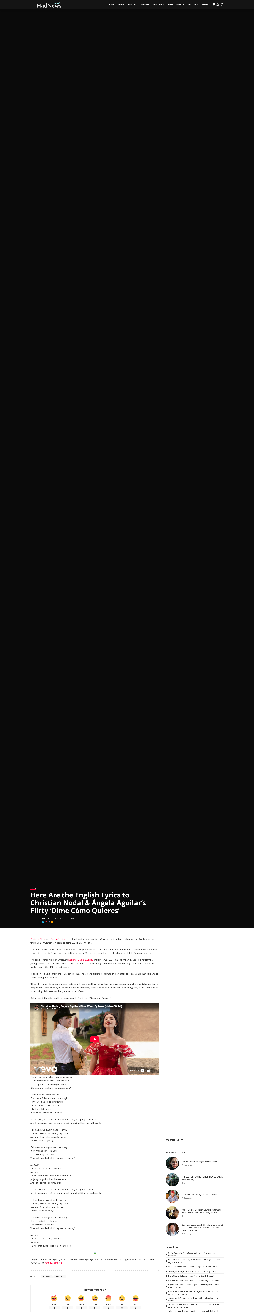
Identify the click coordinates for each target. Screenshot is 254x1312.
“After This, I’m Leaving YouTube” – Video (199, 1194)
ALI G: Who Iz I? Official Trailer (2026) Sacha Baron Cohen (192, 1266)
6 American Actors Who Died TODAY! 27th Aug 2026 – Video (194, 1280)
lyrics (60, 1277)
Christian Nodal (38, 939)
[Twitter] (43, 922)
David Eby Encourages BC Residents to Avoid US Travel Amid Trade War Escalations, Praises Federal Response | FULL (202, 1228)
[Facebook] (40, 922)
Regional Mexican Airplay (80, 959)
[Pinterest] (46, 922)
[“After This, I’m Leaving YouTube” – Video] (172, 1196)
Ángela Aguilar (58, 939)
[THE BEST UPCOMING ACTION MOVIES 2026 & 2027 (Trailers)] (172, 1179)
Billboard (46, 918)
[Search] (222, 4)
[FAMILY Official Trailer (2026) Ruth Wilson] (172, 1163)
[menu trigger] (33, 4)
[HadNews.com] (49, 5)
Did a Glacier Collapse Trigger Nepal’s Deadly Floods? (191, 1276)
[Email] (51, 922)
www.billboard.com (53, 1262)
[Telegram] (48, 922)
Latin (47, 1277)
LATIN (33, 889)
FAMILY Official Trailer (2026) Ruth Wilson (199, 1161)
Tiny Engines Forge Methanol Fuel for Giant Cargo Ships (192, 1271)
